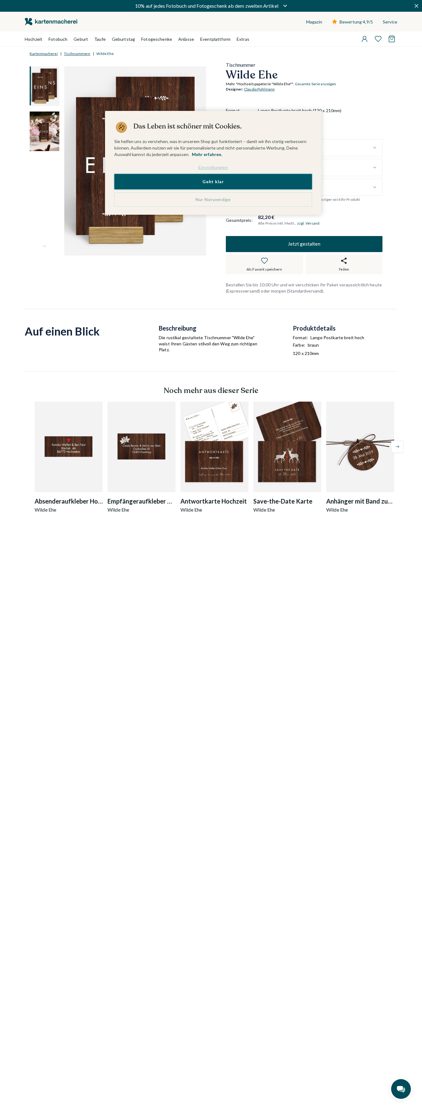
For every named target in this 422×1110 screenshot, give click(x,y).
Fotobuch (58, 39)
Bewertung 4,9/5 (356, 21)
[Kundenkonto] (364, 38)
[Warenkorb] (391, 38)
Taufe (100, 39)
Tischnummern (77, 53)
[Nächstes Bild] (44, 246)
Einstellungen (213, 167)
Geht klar (213, 181)
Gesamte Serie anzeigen (315, 84)
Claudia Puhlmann (259, 89)
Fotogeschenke (156, 39)
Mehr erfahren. (207, 154)
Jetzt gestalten (304, 244)
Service (390, 21)
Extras (243, 39)
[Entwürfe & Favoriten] (378, 38)
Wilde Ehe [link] (105, 53)
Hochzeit (33, 39)
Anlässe (186, 39)
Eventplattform (215, 39)
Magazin (314, 21)
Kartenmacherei (44, 53)
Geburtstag (123, 39)
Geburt (81, 39)
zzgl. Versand (308, 223)
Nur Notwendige (213, 199)
